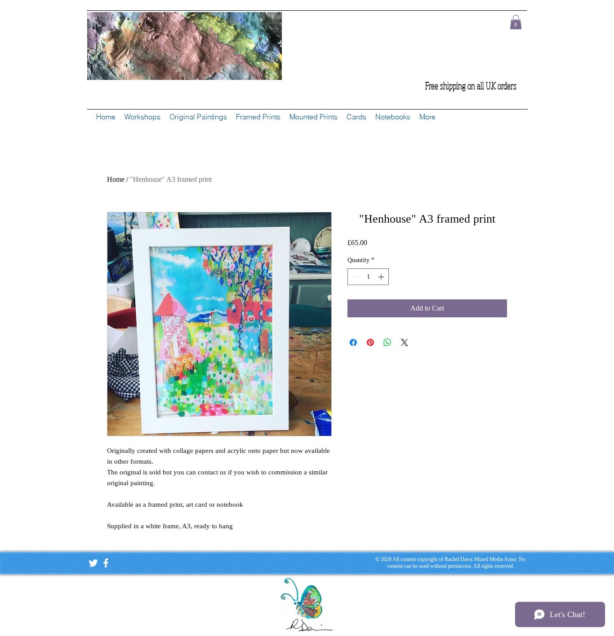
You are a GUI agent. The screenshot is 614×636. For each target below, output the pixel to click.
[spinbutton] (368, 277)
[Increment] (381, 277)
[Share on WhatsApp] (387, 342)
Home (116, 179)
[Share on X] (404, 342)
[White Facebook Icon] (106, 563)
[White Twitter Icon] (93, 563)
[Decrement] (354, 277)
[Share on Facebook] (353, 342)
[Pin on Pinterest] (370, 342)
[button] (516, 22)
